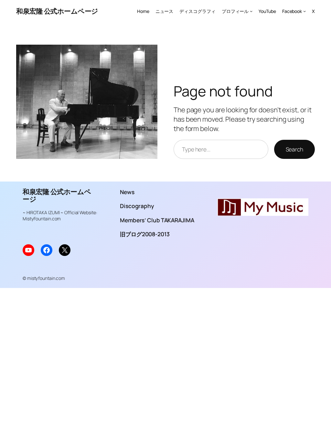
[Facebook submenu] (304, 11)
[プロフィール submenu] (251, 11)
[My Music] (262, 213)
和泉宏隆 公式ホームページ (57, 11)
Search (294, 149)
